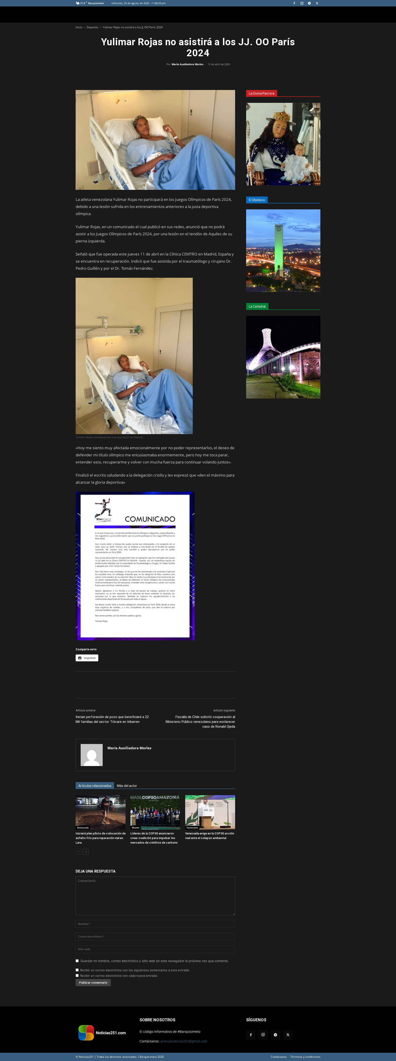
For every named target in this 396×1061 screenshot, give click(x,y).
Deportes (93, 27)
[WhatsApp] (198, 74)
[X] (317, 3)
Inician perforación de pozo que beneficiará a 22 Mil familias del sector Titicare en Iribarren (112, 719)
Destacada (83, 827)
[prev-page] (78, 852)
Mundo (135, 827)
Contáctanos (279, 1057)
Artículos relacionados (94, 786)
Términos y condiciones (305, 1057)
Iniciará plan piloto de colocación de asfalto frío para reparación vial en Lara (101, 838)
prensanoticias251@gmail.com (183, 1041)
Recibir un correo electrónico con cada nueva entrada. (119, 975)
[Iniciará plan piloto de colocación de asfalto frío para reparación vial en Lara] (101, 812)
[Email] (208, 74)
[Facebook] (294, 3)
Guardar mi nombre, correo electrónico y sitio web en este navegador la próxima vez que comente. (154, 961)
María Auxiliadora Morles (187, 64)
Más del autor (127, 786)
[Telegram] (309, 3)
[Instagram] (301, 3)
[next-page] (86, 852)
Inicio (79, 27)
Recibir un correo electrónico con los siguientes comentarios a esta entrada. (135, 970)
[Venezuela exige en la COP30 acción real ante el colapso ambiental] (210, 812)
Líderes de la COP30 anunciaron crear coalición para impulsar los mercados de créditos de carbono (154, 838)
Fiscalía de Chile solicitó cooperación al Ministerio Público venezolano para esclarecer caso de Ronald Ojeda (200, 722)
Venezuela (192, 827)
